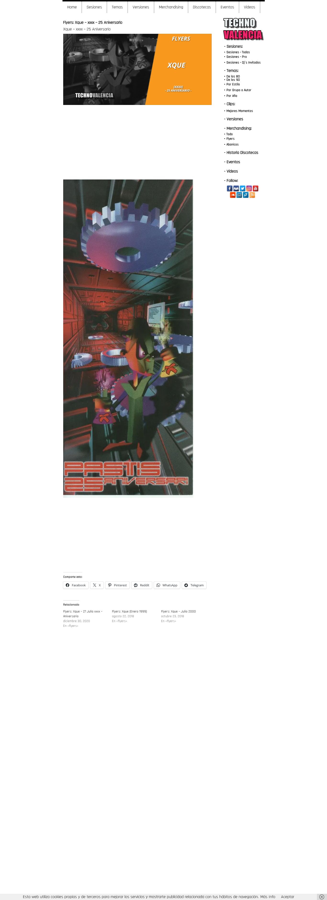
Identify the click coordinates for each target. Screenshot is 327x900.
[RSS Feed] (252, 195)
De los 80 (233, 76)
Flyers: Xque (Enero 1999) (129, 611)
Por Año (231, 96)
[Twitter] (243, 188)
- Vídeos (231, 171)
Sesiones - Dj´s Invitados (243, 62)
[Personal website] (246, 195)
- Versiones (233, 119)
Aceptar (287, 897)
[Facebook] (230, 188)
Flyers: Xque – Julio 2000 (178, 611)
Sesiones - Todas (238, 52)
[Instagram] (249, 188)
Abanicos (232, 144)
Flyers (230, 139)
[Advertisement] (137, 142)
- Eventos (232, 162)
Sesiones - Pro (236, 57)
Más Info (267, 897)
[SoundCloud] (233, 195)
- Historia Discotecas (241, 152)
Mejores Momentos (239, 111)
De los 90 (233, 80)
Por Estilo (233, 84)
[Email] (239, 195)
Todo (229, 134)
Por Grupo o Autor (238, 90)
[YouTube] (256, 188)
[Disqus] (137, 704)
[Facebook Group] (236, 188)
